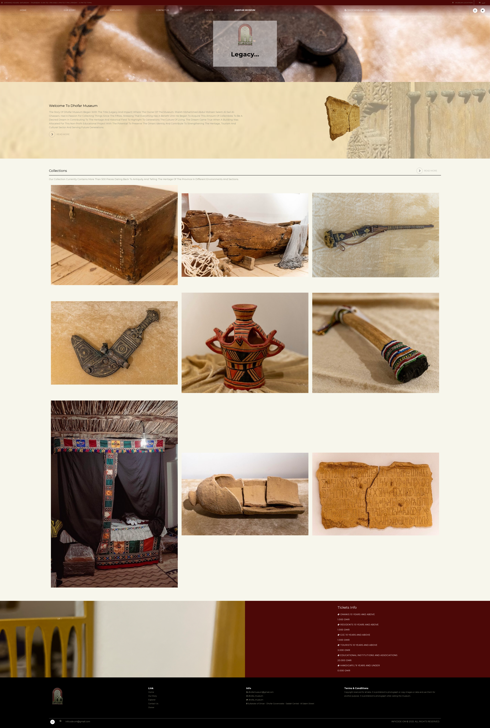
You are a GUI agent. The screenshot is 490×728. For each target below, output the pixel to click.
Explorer (116, 10)
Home (23, 10)
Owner (209, 10)
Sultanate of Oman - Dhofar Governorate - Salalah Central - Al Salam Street (280, 703)
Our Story (70, 10)
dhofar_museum (255, 696)
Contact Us (162, 10)
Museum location (464, 3)
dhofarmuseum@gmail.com (365, 10)
